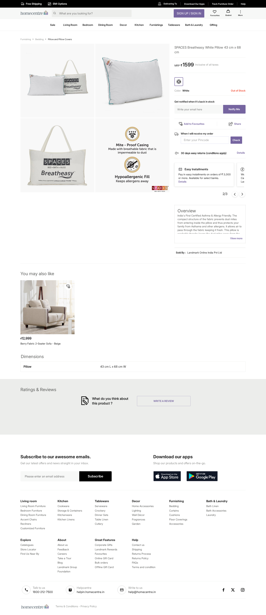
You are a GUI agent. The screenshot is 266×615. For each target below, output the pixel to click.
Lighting (136, 510)
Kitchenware (65, 514)
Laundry (211, 514)
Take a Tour (64, 558)
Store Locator (28, 549)
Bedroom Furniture (31, 510)
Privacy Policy (89, 606)
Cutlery (99, 523)
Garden (136, 523)
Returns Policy (140, 558)
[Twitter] (233, 590)
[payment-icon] (180, 169)
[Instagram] (242, 590)
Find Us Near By (29, 553)
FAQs (135, 562)
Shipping (137, 549)
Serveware (101, 506)
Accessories (176, 523)
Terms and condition (143, 567)
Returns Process (141, 553)
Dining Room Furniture (33, 514)
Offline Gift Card (104, 567)
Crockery (100, 510)
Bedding (39, 39)
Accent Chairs (28, 519)
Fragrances (138, 519)
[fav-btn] (68, 286)
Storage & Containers (70, 510)
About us (63, 544)
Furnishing (25, 39)
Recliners (25, 523)
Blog (60, 562)
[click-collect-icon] (242, 169)
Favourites (101, 553)
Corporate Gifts (103, 544)
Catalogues (26, 544)
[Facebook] (223, 590)
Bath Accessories (216, 510)
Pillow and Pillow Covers (60, 39)
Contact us (138, 544)
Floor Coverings (178, 519)
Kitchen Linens (66, 519)
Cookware (63, 506)
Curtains (174, 510)
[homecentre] (35, 13)
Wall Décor (138, 514)
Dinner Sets (101, 514)
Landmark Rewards (106, 549)
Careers (62, 553)
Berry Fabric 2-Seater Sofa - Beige (40, 343)
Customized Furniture (32, 528)
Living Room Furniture (33, 506)
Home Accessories (143, 506)
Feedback (63, 549)
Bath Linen (212, 506)
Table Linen (101, 519)
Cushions (174, 514)
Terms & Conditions (67, 606)
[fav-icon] (215, 12)
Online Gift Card (104, 558)
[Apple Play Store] (167, 476)
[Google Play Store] (202, 476)
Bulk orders (101, 562)
